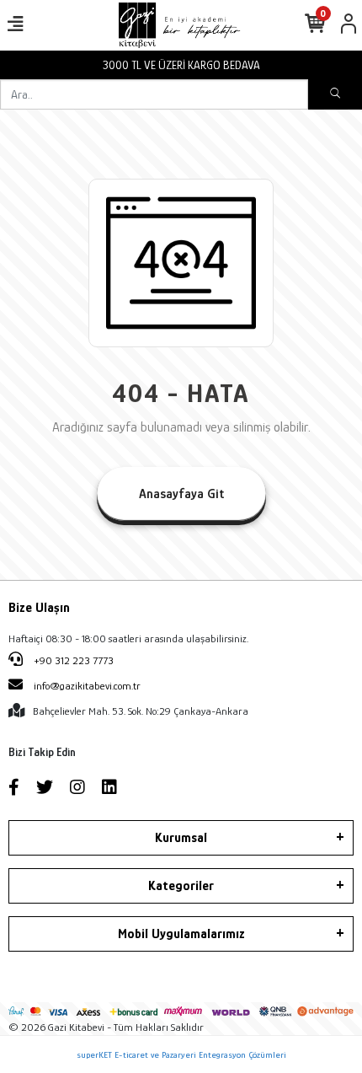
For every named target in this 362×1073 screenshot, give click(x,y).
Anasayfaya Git (181, 494)
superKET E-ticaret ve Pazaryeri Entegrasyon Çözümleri (181, 1054)
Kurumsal (181, 837)
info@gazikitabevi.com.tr (87, 685)
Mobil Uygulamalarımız (181, 934)
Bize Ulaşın (39, 607)
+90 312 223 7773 (72, 660)
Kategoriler (181, 885)
